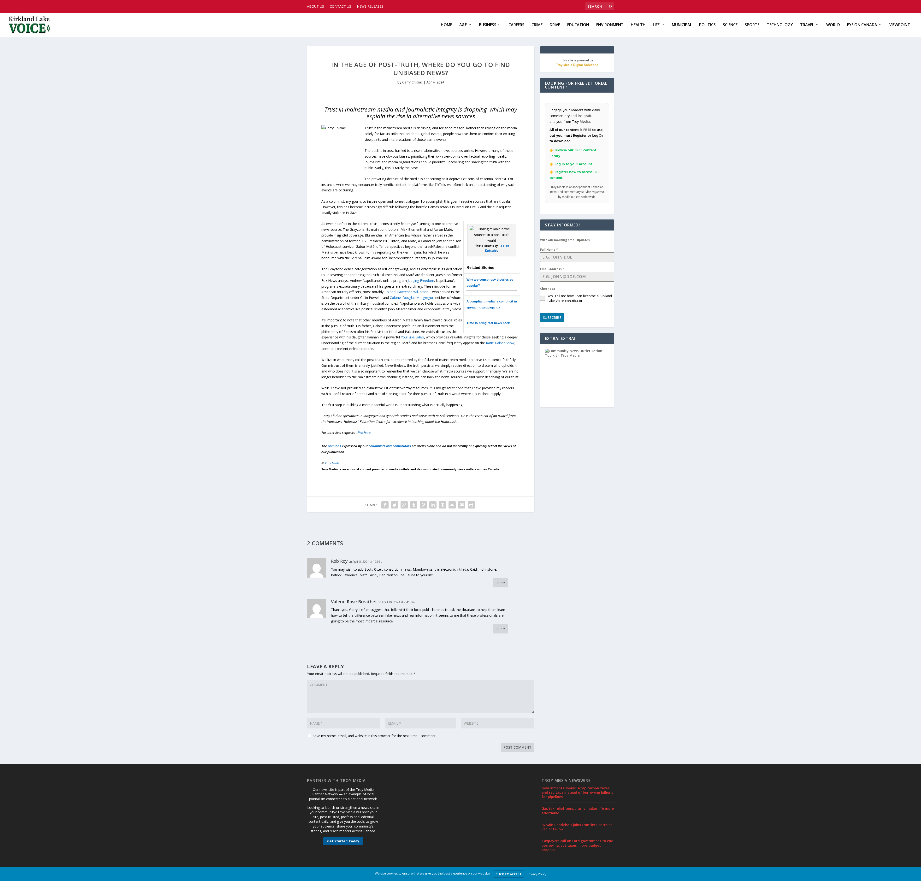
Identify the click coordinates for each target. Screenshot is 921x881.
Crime (537, 25)
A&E (463, 25)
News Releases (370, 6)
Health (638, 25)
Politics (707, 25)
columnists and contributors (390, 446)
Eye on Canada (862, 25)
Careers (516, 25)
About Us (315, 6)
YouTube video (412, 337)
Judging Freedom (421, 280)
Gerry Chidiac (412, 82)
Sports (752, 25)
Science (730, 25)
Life (656, 25)
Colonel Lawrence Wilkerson (406, 292)
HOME (446, 25)
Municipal (682, 25)
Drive (555, 25)
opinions (334, 446)
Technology (780, 25)
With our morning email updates (565, 240)
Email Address (552, 269)
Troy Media (333, 463)
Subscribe (552, 317)
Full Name (549, 250)
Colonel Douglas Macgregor (411, 297)
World (833, 25)
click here (363, 432)
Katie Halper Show (500, 343)
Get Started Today (343, 841)
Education (578, 25)
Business (487, 25)
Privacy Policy (536, 874)
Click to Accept (509, 874)
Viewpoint (899, 25)
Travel (807, 25)
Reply (500, 582)
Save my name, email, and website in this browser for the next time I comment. (374, 735)
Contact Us (340, 6)
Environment (610, 25)
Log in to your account (573, 164)
